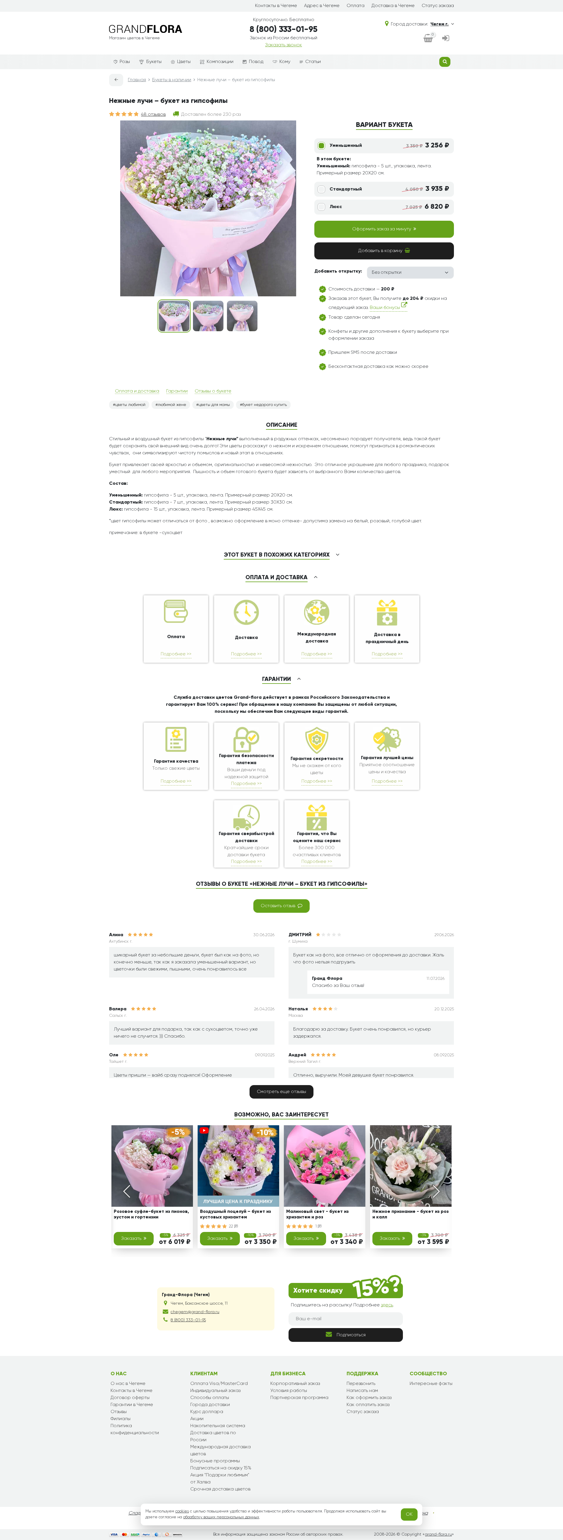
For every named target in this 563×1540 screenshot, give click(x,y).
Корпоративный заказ (295, 1383)
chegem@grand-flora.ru (195, 1312)
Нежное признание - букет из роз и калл (410, 1214)
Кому (284, 62)
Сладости (139, 1513)
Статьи (313, 62)
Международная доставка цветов (220, 1450)
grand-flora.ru (438, 1534)
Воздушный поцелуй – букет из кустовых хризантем (235, 1214)
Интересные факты (431, 1383)
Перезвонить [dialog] (361, 1383)
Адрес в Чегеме (322, 6)
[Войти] (445, 39)
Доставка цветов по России (213, 1436)
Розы (125, 62)
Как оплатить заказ (368, 1405)
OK (409, 1514)
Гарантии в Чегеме (132, 1405)
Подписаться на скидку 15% (220, 1468)
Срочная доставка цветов (220, 1489)
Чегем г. (439, 24)
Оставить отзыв (278, 906)
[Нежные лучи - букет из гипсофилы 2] (208, 316)
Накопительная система (217, 1426)
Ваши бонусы (385, 307)
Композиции (220, 62)
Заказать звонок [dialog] (283, 45)
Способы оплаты (209, 1397)
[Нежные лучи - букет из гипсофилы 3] (242, 316)
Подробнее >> (176, 654)
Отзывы (119, 1412)
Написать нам (362, 1390)
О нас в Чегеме (128, 1383)
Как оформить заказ (369, 1397)
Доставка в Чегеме (393, 6)
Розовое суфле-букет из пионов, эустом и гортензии (151, 1214)
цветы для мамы (214, 405)
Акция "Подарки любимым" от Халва (219, 1479)
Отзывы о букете (213, 391)
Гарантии (177, 391)
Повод (256, 62)
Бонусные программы (215, 1461)
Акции (197, 1419)
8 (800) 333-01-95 (284, 30)
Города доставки (210, 1405)
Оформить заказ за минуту (381, 229)
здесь (387, 1305)
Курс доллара (206, 1412)
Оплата (355, 6)
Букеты (154, 62)
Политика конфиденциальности (135, 1429)
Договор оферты (130, 1397)
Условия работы (288, 1390)
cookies (182, 1511)
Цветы (184, 62)
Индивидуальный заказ (215, 1390)
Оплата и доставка (137, 391)
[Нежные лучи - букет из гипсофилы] (174, 316)
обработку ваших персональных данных (221, 1517)
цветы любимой (130, 405)
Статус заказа (438, 6)
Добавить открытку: (338, 271)
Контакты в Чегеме (276, 6)
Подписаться (351, 1335)
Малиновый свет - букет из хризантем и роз (317, 1214)
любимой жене (172, 405)
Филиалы (120, 1419)
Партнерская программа (299, 1397)
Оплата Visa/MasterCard (219, 1383)
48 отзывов (153, 114)
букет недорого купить (264, 405)
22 (231, 1226)
